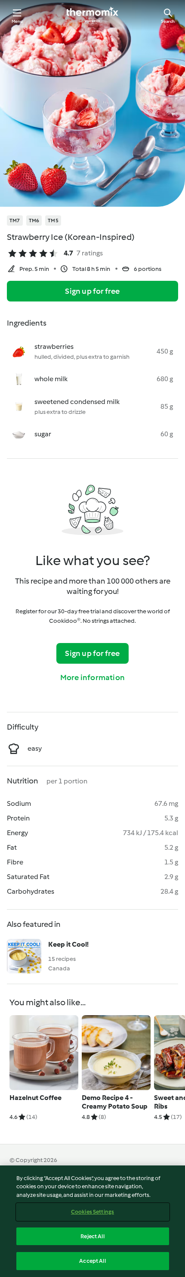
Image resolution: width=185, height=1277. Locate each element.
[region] (92, 1221)
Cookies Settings (92, 1212)
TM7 (14, 220)
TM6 (34, 220)
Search (168, 21)
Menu (17, 21)
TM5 (53, 220)
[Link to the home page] (92, 15)
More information (92, 677)
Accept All (92, 1261)
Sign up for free (92, 291)
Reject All (92, 1236)
